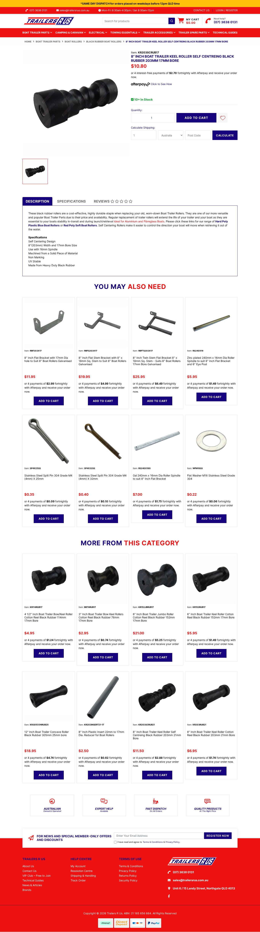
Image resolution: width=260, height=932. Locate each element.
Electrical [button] (97, 32)
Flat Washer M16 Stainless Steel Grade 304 (211, 477)
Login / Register (227, 10)
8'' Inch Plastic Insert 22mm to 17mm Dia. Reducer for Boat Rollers (101, 733)
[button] (222, 117)
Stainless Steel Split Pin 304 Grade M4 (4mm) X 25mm (48, 477)
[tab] (37, 201)
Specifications (71, 201)
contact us (201, 10)
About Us (28, 866)
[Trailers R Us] (48, 20)
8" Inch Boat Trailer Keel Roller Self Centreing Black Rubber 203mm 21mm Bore (157, 735)
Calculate (225, 135)
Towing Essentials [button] (124, 32)
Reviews (102, 201)
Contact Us (29, 870)
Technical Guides (225, 32)
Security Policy (128, 880)
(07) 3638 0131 (39, 10)
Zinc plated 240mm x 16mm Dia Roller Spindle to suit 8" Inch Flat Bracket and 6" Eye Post (210, 361)
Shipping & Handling (83, 875)
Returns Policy (128, 875)
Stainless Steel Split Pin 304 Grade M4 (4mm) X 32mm (103, 477)
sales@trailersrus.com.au (75, 10)
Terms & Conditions (153, 842)
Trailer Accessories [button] (158, 32)
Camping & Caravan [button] (69, 32)
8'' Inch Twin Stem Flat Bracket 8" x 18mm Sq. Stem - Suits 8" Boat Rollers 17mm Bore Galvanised (156, 361)
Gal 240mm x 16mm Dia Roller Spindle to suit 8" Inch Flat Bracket (156, 477)
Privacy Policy (172, 842)
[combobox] (138, 21)
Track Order (78, 880)
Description (37, 201)
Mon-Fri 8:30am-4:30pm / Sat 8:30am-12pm (127, 10)
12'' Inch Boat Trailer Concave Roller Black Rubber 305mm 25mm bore (46, 733)
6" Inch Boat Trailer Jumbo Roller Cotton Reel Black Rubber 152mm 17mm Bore (154, 617)
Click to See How (161, 84)
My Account (78, 866)
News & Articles (32, 885)
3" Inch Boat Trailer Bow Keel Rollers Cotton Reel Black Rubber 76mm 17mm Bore (101, 617)
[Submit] (171, 21)
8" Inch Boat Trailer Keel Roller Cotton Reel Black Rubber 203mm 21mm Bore (211, 733)
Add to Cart (196, 118)
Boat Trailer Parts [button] (36, 32)
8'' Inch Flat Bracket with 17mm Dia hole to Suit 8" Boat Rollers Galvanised (48, 359)
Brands (26, 889)
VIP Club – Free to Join (36, 875)
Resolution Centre (82, 870)
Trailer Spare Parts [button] (193, 32)
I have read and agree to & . (148, 842)
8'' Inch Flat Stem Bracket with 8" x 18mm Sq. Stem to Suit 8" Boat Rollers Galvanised (102, 361)
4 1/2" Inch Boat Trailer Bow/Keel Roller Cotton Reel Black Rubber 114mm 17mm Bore (48, 617)
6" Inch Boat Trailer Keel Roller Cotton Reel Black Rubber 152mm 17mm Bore (210, 615)
